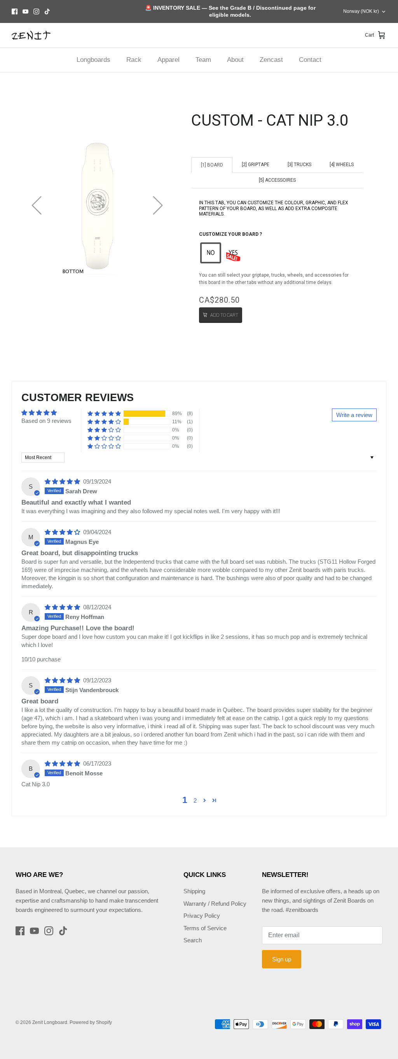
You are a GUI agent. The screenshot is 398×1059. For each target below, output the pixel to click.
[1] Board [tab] (212, 165)
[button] (210, 252)
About (235, 59)
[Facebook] (14, 11)
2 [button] (195, 800)
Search (192, 940)
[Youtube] (25, 11)
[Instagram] (36, 11)
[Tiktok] (47, 11)
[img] (63, 481)
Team (203, 59)
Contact (310, 59)
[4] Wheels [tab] (342, 164)
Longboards (93, 59)
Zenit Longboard (49, 1022)
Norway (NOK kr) (361, 11)
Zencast (271, 59)
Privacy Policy (201, 915)
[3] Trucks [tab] (299, 164)
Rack (133, 59)
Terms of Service (205, 928)
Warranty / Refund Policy (214, 903)
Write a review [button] (354, 415)
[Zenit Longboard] (31, 35)
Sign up (281, 959)
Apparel (168, 59)
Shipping (194, 891)
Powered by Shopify (91, 1022)
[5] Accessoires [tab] (277, 180)
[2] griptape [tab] (255, 164)
